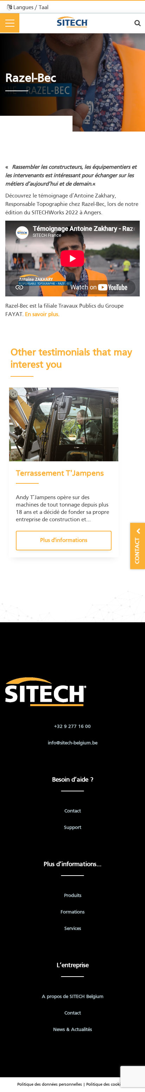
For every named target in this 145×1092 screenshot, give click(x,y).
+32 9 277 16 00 (72, 726)
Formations (72, 912)
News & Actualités (72, 1029)
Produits (72, 895)
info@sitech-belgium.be (72, 743)
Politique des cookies (105, 1085)
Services (72, 928)
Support (72, 827)
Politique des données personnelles (49, 1085)
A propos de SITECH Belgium (72, 996)
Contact (72, 811)
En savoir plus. (41, 314)
